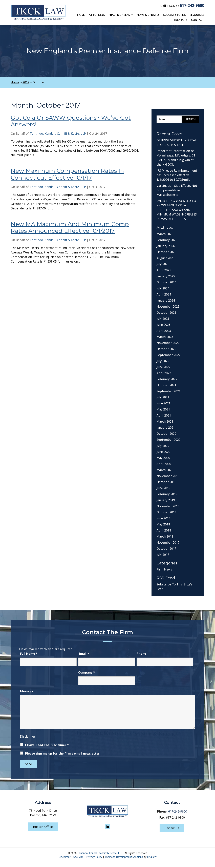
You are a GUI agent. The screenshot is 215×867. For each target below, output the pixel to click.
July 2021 (163, 397)
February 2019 (167, 494)
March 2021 (165, 421)
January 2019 (166, 500)
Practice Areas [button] (119, 15)
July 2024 (163, 288)
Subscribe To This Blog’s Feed (174, 586)
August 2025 (165, 258)
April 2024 (164, 294)
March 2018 (165, 536)
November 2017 (168, 542)
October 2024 (166, 282)
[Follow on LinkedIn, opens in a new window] (107, 826)
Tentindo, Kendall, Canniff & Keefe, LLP (58, 133)
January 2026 (166, 246)
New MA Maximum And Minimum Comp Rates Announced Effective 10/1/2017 (70, 227)
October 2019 (166, 482)
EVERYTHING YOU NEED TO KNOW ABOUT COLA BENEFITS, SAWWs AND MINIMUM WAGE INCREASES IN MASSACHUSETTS (177, 210)
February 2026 (167, 240)
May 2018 (163, 524)
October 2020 (166, 433)
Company (86, 672)
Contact (197, 20)
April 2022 (164, 373)
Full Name (29, 654)
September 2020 (168, 440)
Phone (141, 654)
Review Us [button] (172, 828)
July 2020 (163, 446)
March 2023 (165, 337)
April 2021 (164, 415)
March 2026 (165, 234)
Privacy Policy (94, 856)
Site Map (78, 856)
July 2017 (163, 555)
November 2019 (168, 476)
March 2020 (165, 470)
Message (26, 691)
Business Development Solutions (124, 856)
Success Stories (174, 15)
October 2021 (166, 385)
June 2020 (163, 452)
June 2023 (163, 325)
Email (83, 654)
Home (81, 15)
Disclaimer (27, 736)
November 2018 (168, 506)
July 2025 (163, 264)
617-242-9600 (192, 5)
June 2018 (163, 518)
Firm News (164, 569)
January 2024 (166, 300)
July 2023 (163, 319)
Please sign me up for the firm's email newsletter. (62, 753)
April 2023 (164, 331)
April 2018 (164, 530)
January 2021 (166, 427)
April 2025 (164, 270)
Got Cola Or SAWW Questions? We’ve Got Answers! (71, 121)
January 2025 (166, 276)
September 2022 (168, 355)
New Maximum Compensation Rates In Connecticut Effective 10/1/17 (67, 174)
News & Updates (148, 15)
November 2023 (168, 306)
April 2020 (164, 464)
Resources (196, 15)
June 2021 (163, 403)
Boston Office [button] (43, 827)
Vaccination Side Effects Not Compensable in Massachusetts (177, 190)
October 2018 (166, 512)
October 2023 (166, 312)
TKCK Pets (180, 20)
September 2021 (168, 391)
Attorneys (97, 15)
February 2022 (167, 379)
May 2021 (163, 409)
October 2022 (166, 349)
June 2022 (163, 367)
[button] (211, 842)
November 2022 (168, 343)
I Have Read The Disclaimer (47, 745)
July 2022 (163, 361)
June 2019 (163, 488)
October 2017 (166, 548)
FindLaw (152, 856)
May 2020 (163, 458)
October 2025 (166, 252)
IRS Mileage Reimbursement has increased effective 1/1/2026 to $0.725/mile (177, 175)
